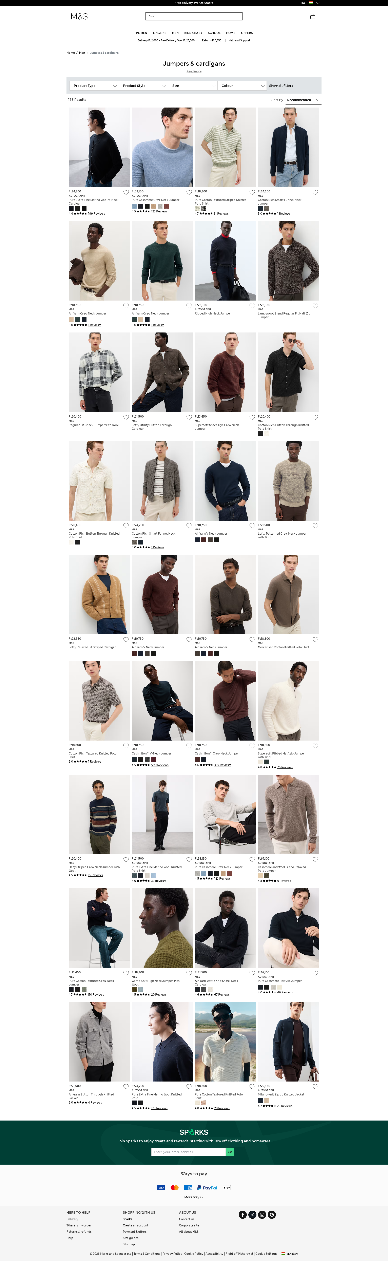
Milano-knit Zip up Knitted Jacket (281, 1094)
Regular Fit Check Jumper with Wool (94, 425)
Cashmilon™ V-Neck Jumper (151, 753)
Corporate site (189, 1225)
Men (82, 53)
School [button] (214, 33)
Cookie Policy (193, 1254)
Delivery (72, 1219)
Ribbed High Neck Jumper (213, 313)
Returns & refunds (79, 1232)
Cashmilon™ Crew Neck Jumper (217, 753)
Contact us (186, 1219)
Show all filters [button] (281, 86)
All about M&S (188, 1232)
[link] (311, 2)
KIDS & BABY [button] (193, 33)
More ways (192, 1197)
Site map (129, 1244)
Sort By (277, 100)
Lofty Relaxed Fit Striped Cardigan (92, 647)
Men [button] (175, 33)
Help (69, 1238)
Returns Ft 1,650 (211, 40)
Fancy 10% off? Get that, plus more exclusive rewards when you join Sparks (194, 3)
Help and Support (239, 40)
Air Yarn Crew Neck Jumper (87, 313)
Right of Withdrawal (239, 1254)
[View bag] (313, 17)
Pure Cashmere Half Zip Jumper (280, 981)
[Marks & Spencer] (79, 17)
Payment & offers (135, 1232)
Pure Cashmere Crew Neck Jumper (155, 200)
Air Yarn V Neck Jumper (211, 533)
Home (70, 53)
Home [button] (230, 33)
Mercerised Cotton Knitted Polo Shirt (283, 647)
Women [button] (141, 33)
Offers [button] (247, 33)
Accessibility (214, 1254)
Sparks (127, 1219)
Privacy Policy (172, 1254)
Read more (194, 71)
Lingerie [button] (159, 33)
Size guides (130, 1238)
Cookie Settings (266, 1254)
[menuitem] (141, 33)
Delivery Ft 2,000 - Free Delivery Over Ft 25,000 (166, 40)
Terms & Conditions (147, 1254)
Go (230, 1152)
